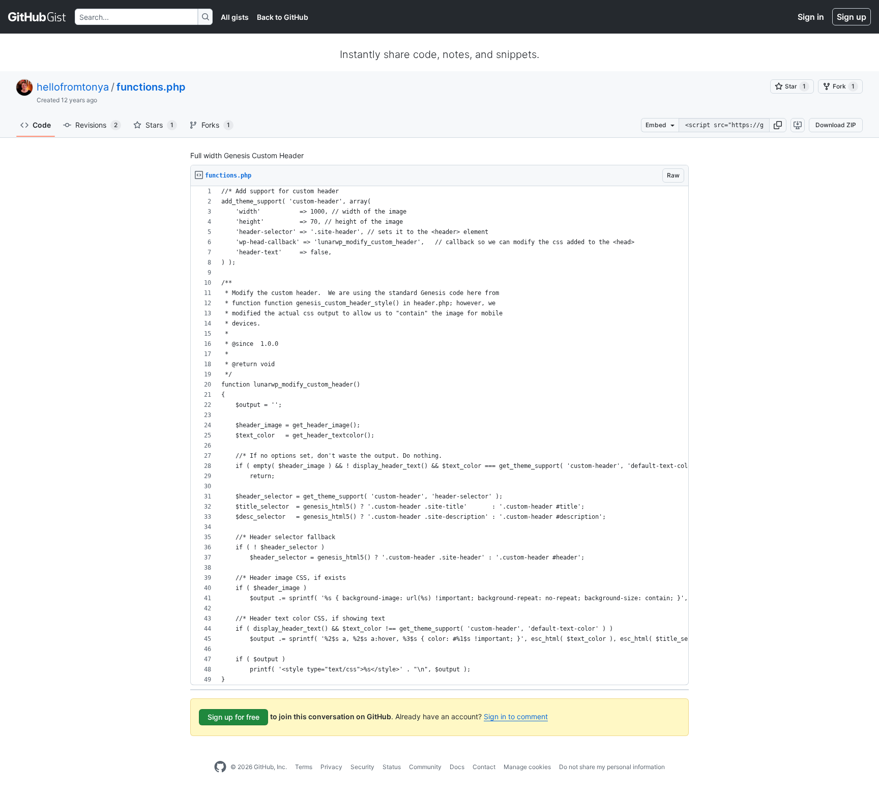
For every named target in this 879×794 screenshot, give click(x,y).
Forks (215, 125)
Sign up (851, 17)
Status (392, 767)
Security (362, 767)
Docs (457, 767)
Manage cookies (527, 767)
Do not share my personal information (612, 767)
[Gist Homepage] (37, 17)
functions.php (151, 87)
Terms (303, 767)
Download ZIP (835, 125)
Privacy (331, 767)
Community (425, 767)
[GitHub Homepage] (220, 767)
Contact (484, 767)
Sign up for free (233, 717)
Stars (159, 125)
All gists (235, 17)
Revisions (96, 125)
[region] (439, 435)
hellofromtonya (73, 87)
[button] (777, 125)
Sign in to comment (516, 716)
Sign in (811, 17)
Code (42, 125)
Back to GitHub (282, 17)
